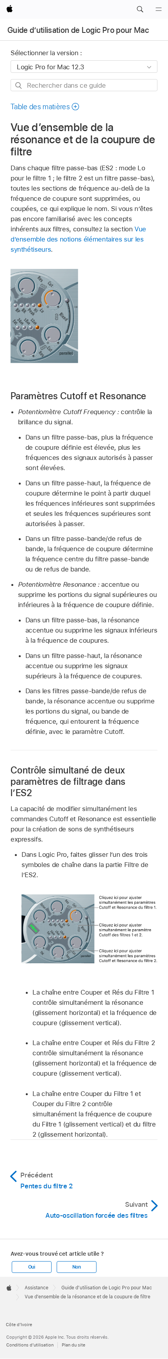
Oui (31, 1267)
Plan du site (73, 1345)
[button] (139, 9)
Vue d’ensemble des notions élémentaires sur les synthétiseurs (78, 239)
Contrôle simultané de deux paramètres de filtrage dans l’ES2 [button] (68, 781)
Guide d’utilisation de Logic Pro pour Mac (78, 30)
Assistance (36, 1288)
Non (76, 1267)
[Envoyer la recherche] (19, 85)
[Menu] (158, 9)
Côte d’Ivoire (19, 1324)
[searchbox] (84, 85)
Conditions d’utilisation (30, 1345)
